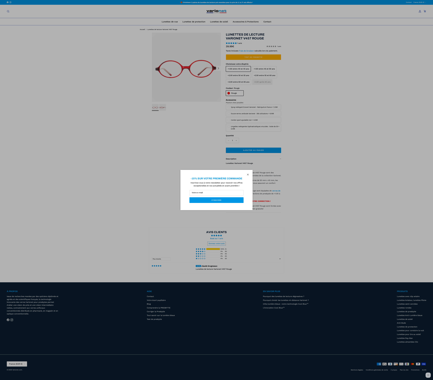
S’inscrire (216, 200)
